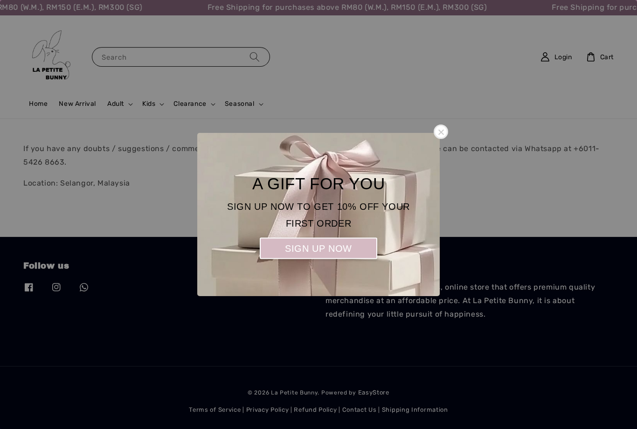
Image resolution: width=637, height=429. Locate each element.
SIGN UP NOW (318, 248)
